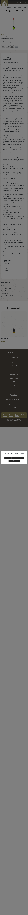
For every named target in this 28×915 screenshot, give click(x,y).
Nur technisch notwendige (18, 457)
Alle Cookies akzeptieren (14, 460)
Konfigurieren (8, 457)
